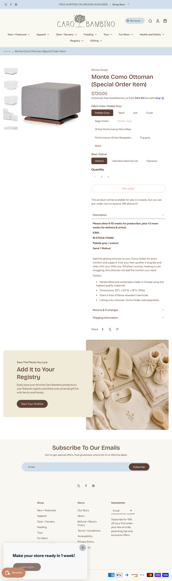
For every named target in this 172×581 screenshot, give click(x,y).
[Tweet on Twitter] (110, 329)
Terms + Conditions (89, 530)
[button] (128, 188)
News (81, 516)
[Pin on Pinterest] (117, 329)
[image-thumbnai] (10, 69)
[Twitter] (5, 5)
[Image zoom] (50, 99)
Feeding (88, 34)
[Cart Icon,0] (165, 20)
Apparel (41, 34)
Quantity (97, 169)
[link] (27, 567)
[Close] (82, 547)
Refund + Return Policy (87, 523)
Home (7, 51)
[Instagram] (15, 5)
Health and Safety (150, 34)
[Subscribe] (131, 510)
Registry (75, 40)
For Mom (124, 34)
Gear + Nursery (65, 34)
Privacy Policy (86, 541)
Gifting (94, 40)
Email (116, 510)
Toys (106, 34)
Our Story (83, 510)
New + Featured (17, 34)
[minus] (95, 176)
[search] (150, 20)
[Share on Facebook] (102, 329)
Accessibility (85, 536)
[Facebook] (10, 5)
